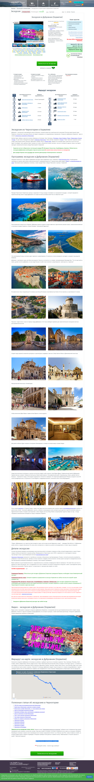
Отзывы (68, 2)
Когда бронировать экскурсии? (76, 33)
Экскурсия (15, 11)
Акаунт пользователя (46, 768)
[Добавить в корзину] (53, 68)
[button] (43, 23)
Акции (62, 2)
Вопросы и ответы (73, 29)
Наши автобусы (79, 37)
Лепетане (39, 50)
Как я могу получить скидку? (76, 35)
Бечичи (33, 48)
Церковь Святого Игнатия (61, 107)
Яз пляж (15, 49)
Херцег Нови (25, 53)
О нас (38, 768)
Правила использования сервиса (44, 762)
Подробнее (80, 57)
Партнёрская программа (42, 764)
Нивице (34, 53)
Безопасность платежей (74, 23)
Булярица (43, 49)
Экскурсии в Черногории (23, 8)
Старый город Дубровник (25, 112)
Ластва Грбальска (21, 49)
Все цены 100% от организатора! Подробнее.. (75, 40)
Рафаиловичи (38, 48)
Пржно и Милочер (29, 49)
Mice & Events (54, 5)
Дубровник (25, 107)
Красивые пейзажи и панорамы (27, 104)
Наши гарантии (72, 27)
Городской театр (61, 111)
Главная (13, 8)
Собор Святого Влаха (27, 119)
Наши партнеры (72, 762)
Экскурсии (32, 5)
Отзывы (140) (26, 11)
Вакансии (57, 763)
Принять (89, 776)
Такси (43, 5)
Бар (26, 50)
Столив (44, 50)
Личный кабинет (78, 2)
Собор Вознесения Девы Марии (62, 103)
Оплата (70, 25)
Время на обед (61, 119)
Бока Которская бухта (27, 99)
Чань (14, 50)
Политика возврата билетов (75, 22)
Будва (25, 48)
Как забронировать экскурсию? (75, 32)
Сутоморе (18, 50)
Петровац (29, 48)
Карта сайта (57, 762)
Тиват (44, 48)
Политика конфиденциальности (44, 763)
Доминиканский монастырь (61, 99)
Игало (30, 53)
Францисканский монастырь (26, 116)
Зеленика (20, 53)
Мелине (38, 53)
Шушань (22, 50)
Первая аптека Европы (63, 115)
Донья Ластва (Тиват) (32, 50)
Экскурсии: (79, 5)
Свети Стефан (37, 49)
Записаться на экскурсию (47, 63)
